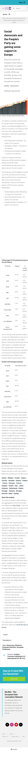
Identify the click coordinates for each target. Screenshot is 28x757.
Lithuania (5, 488)
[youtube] (16, 725)
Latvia (21, 485)
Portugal (5, 491)
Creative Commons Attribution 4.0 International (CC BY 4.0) (16, 656)
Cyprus (23, 478)
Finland (24, 480)
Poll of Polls (17, 505)
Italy (16, 485)
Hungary (5, 485)
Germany (12, 483)
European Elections (9, 647)
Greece (19, 483)
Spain (10, 493)
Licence (11, 734)
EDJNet (6, 86)
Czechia (4, 480)
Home (4, 18)
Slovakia (19, 491)
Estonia (18, 480)
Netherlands (13, 488)
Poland (21, 488)
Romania (12, 491)
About (3, 734)
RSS (24, 736)
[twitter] (7, 725)
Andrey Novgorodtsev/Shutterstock (13, 115)
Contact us (5, 736)
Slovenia (4, 493)
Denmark (12, 480)
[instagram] (12, 725)
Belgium (11, 478)
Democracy (10, 645)
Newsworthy (14, 86)
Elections (18, 645)
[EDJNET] (6, 7)
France (5, 483)
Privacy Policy (15, 736)
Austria (4, 478)
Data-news (9, 18)
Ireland (11, 485)
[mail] (21, 725)
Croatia (17, 478)
